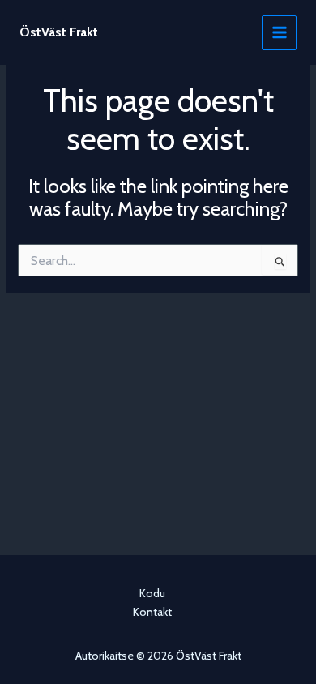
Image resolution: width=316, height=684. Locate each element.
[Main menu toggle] (279, 32)
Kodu (152, 593)
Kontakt (152, 612)
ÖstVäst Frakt (58, 32)
